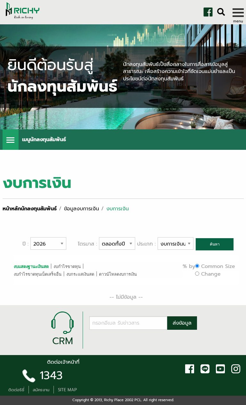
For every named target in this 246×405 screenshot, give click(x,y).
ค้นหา (215, 244)
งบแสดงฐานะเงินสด (31, 266)
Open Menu (11, 139)
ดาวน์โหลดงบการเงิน (118, 274)
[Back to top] (9, 398)
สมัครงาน (41, 390)
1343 (51, 375)
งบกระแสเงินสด (80, 274)
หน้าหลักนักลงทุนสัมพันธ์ (30, 209)
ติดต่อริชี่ (16, 390)
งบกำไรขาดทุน (67, 266)
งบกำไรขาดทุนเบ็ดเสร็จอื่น (38, 274)
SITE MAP (67, 390)
